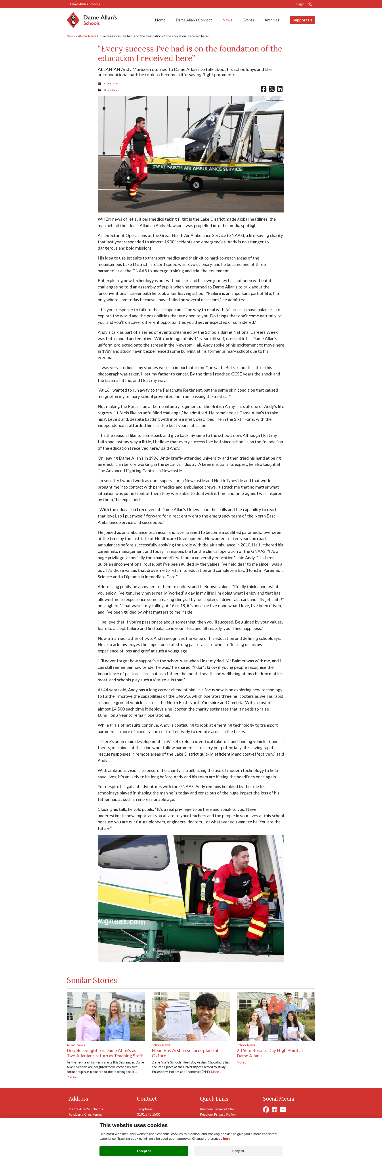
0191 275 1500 (148, 1114)
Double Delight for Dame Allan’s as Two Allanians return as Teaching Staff (105, 1053)
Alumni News (87, 36)
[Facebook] (266, 1111)
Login (300, 4)
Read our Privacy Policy (218, 1114)
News (71, 36)
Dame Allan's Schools (85, 4)
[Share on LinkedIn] (280, 90)
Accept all (143, 1151)
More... (71, 1076)
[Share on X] (272, 90)
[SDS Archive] (283, 1111)
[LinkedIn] (274, 1111)
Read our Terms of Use (217, 1109)
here (226, 1139)
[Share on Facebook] (263, 90)
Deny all (238, 1151)
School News (161, 1045)
